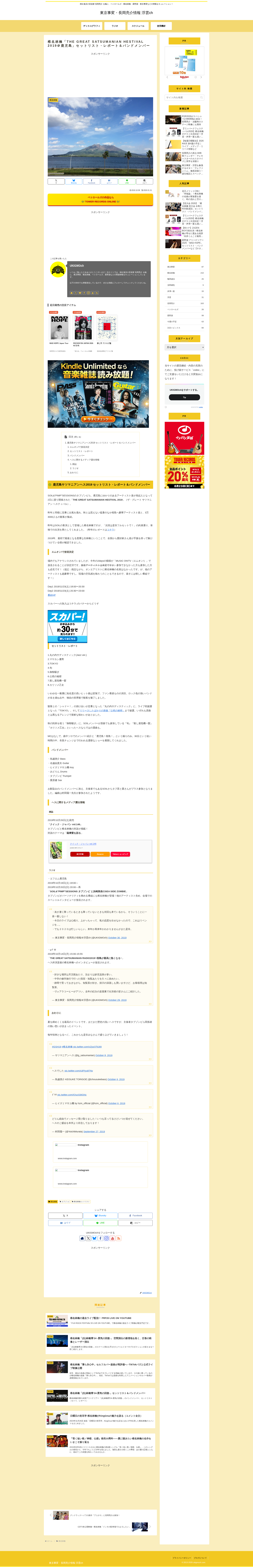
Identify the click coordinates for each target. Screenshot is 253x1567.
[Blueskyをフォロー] (80, 293)
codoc (201, 407)
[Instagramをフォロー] (88, 293)
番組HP (52, 595)
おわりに (74, 472)
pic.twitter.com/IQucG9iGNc (72, 1094)
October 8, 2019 (103, 1055)
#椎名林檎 (67, 1046)
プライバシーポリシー (182, 1558)
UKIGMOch (77, 265)
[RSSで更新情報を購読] (97, 293)
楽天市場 (80, 854)
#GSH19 (56, 1046)
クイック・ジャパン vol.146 (83, 844)
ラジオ (75, 468)
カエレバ (80, 848)
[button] (144, 181)
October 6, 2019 (116, 1079)
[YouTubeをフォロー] (92, 293)
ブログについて (200, 1558)
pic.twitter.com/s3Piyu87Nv (79, 1070)
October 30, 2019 (117, 937)
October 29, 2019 (117, 1000)
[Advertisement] (100, 74)
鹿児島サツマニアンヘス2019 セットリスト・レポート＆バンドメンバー (101, 442)
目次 (71, 436)
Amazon (100, 854)
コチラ (110, 529)
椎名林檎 (54, 1202)
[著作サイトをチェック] (71, 293)
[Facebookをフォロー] (84, 293)
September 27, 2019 (94, 1131)
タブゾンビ (66, 1202)
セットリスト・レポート (81, 451)
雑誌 (74, 464)
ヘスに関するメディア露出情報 (84, 459)
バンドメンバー (77, 455)
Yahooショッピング (120, 854)
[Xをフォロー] (75, 293)
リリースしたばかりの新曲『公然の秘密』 (102, 710)
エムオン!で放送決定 (79, 447)
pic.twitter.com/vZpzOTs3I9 (87, 1046)
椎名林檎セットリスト (82, 1202)
